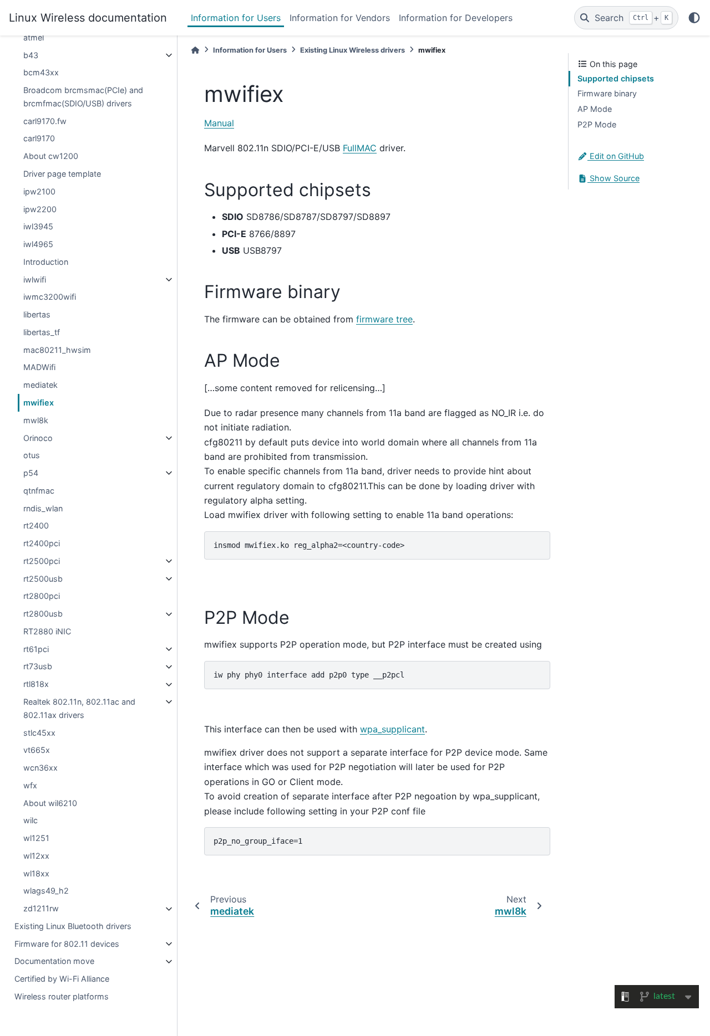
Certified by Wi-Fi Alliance (61, 979)
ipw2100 (39, 191)
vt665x (36, 750)
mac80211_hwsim (57, 350)
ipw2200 (40, 209)
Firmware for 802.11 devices (66, 943)
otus (31, 455)
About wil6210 (50, 803)
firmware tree (384, 319)
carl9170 (39, 138)
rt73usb (37, 666)
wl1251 (36, 838)
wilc (30, 820)
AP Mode (594, 109)
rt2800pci (41, 596)
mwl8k (35, 420)
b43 (30, 55)
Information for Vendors (340, 17)
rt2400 (36, 526)
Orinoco (38, 438)
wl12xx (36, 855)
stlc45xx (39, 732)
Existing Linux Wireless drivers (352, 50)
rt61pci (36, 649)
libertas (36, 315)
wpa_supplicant (392, 729)
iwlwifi (34, 279)
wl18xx (36, 873)
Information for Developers (456, 17)
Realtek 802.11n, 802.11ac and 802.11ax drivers (79, 708)
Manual (219, 123)
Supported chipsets (615, 78)
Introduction (45, 261)
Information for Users (236, 17)
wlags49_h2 (46, 891)
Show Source (613, 178)
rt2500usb (43, 578)
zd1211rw (41, 909)
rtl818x (36, 684)
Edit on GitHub (615, 156)
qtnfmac (38, 490)
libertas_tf (41, 332)
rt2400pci (41, 543)
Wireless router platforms (61, 996)
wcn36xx (40, 768)
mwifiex (38, 402)
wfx (30, 785)
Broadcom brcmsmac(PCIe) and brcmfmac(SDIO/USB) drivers (83, 97)
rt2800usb (43, 614)
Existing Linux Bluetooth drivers (72, 926)
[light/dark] (694, 17)
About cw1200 (50, 156)
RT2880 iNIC (47, 631)
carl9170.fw (45, 121)
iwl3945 (38, 227)
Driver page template (62, 173)
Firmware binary (607, 94)
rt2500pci (41, 561)
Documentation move (54, 961)
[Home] (195, 50)
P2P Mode (596, 124)
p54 (30, 473)
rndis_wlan (43, 508)
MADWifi (39, 367)
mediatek (40, 385)
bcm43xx (41, 73)
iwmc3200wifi (49, 297)
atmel (33, 37)
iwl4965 (38, 244)
